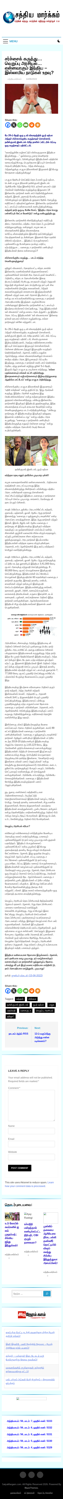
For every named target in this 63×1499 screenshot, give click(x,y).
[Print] (31, 125)
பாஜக (51, 1004)
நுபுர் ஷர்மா (38, 1004)
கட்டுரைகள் (29, 1493)
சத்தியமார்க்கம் (15, 79)
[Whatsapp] (19, 125)
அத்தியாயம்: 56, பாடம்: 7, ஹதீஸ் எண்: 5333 (29, 1421)
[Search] (47, 1293)
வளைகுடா (25, 1010)
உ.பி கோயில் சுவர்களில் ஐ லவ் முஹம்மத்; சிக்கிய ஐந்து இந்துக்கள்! (12, 1234)
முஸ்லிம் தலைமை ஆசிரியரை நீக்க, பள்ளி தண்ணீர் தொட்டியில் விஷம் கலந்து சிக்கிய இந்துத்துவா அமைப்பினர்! (50, 1244)
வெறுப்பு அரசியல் (44, 1010)
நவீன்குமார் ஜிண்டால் (17, 1004)
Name (11, 1126)
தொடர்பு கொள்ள (45, 1493)
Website (12, 1152)
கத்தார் (20, 999)
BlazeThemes (31, 1488)
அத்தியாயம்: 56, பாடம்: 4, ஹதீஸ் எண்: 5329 (29, 1447)
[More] (37, 125)
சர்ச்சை (32, 999)
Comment (14, 1088)
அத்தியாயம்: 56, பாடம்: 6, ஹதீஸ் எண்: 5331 (29, 1434)
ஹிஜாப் (10, 1016)
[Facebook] (8, 125)
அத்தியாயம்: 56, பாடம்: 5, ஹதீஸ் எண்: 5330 (29, 1440)
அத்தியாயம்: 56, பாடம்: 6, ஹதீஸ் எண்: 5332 (29, 1427)
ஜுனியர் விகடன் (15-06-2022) (27, 975)
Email (11, 1139)
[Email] (25, 125)
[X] (14, 125)
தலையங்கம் (15, 1493)
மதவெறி (11, 1010)
